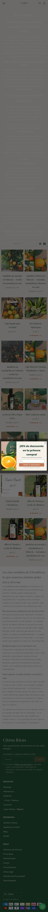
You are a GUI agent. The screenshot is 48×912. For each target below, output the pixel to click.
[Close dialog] (45, 443)
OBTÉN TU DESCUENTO (31, 464)
